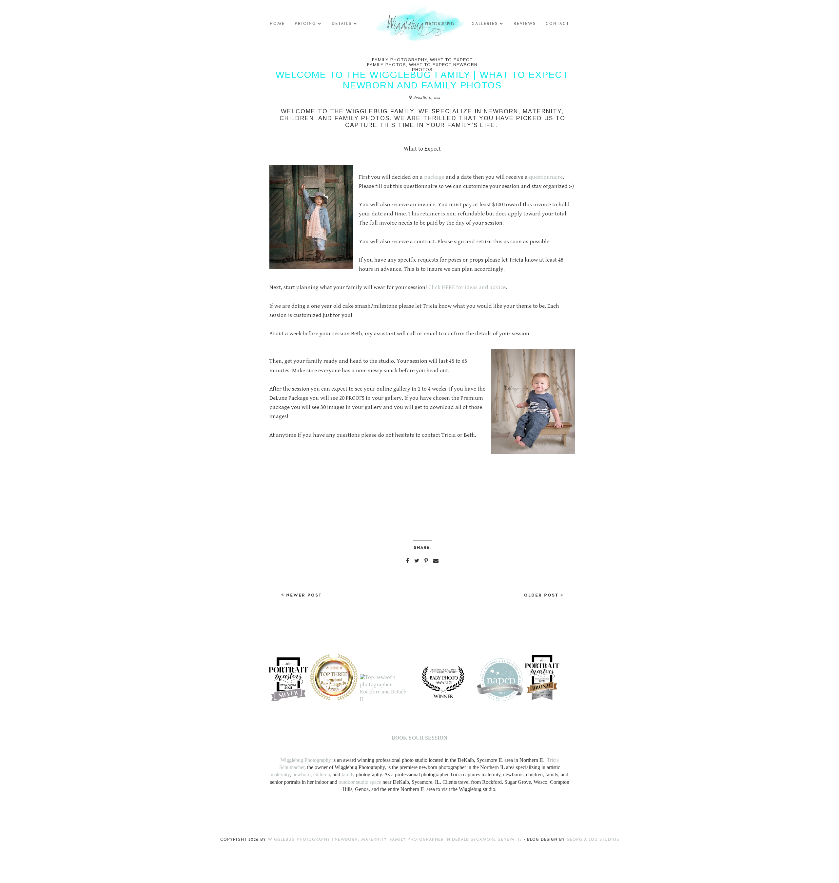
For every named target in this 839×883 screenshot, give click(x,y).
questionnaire (546, 177)
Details (342, 23)
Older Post (542, 595)
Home (277, 23)
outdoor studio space (360, 782)
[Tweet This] (416, 560)
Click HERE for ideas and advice (467, 287)
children (321, 774)
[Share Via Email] (436, 560)
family (348, 774)
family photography (399, 59)
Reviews (525, 23)
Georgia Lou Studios (593, 839)
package (435, 177)
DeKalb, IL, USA (426, 98)
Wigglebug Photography (306, 760)
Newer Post (303, 595)
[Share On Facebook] (407, 560)
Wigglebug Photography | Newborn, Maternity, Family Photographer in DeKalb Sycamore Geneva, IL (395, 839)
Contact (557, 23)
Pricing (305, 23)
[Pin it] (426, 560)
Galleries (485, 23)
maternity (280, 774)
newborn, (302, 774)
